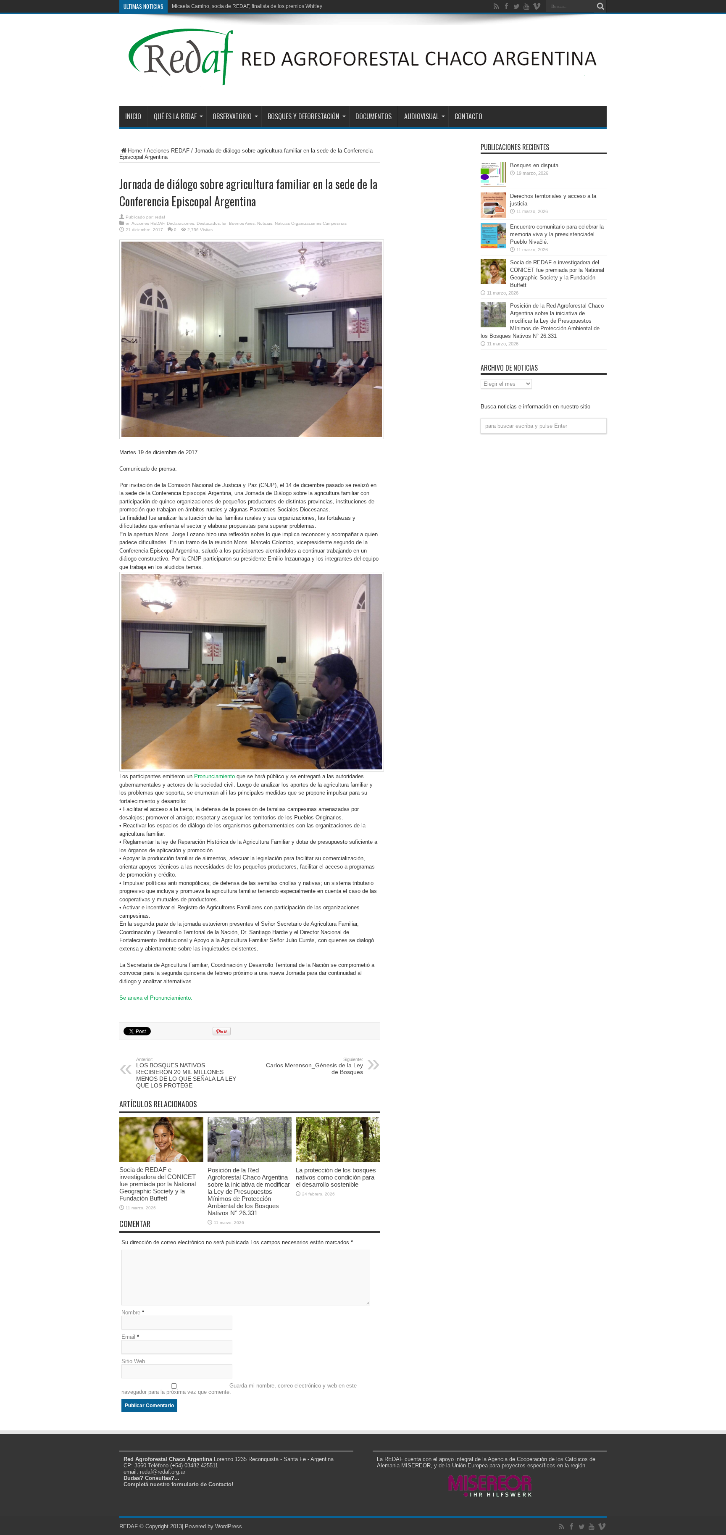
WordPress (228, 1526)
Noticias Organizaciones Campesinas (311, 223)
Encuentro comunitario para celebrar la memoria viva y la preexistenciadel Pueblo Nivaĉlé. (557, 234)
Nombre (130, 1312)
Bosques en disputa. (535, 165)
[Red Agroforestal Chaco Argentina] (363, 85)
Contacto (468, 116)
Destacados (208, 223)
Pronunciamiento (215, 776)
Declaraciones (180, 223)
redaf (160, 217)
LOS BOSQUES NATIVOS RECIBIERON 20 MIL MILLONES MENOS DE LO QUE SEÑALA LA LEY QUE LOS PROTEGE (186, 1073)
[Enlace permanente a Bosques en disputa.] (493, 185)
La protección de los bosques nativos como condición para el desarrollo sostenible (336, 1177)
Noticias (264, 223)
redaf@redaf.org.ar (162, 1472)
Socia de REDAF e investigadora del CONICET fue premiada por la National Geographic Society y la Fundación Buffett (157, 1184)
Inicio (133, 116)
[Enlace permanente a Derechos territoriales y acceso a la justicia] (493, 216)
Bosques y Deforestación (303, 116)
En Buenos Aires (238, 223)
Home (135, 150)
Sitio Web (133, 1361)
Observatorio (232, 116)
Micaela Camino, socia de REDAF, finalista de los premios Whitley (247, 6)
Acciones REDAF (168, 150)
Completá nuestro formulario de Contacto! (178, 1484)
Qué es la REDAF (175, 116)
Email (128, 1337)
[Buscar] (600, 6)
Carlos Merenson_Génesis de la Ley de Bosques (314, 1066)
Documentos (373, 116)
